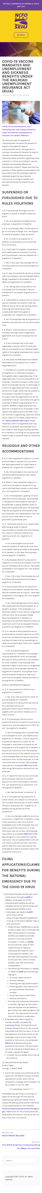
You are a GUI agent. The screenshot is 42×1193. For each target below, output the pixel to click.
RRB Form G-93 (30, 765)
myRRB (27, 897)
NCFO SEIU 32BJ (24, 95)
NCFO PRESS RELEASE (13, 1134)
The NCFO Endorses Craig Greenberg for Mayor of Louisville (21, 1145)
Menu (22, 35)
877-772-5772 (32, 1103)
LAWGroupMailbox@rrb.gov (17, 420)
